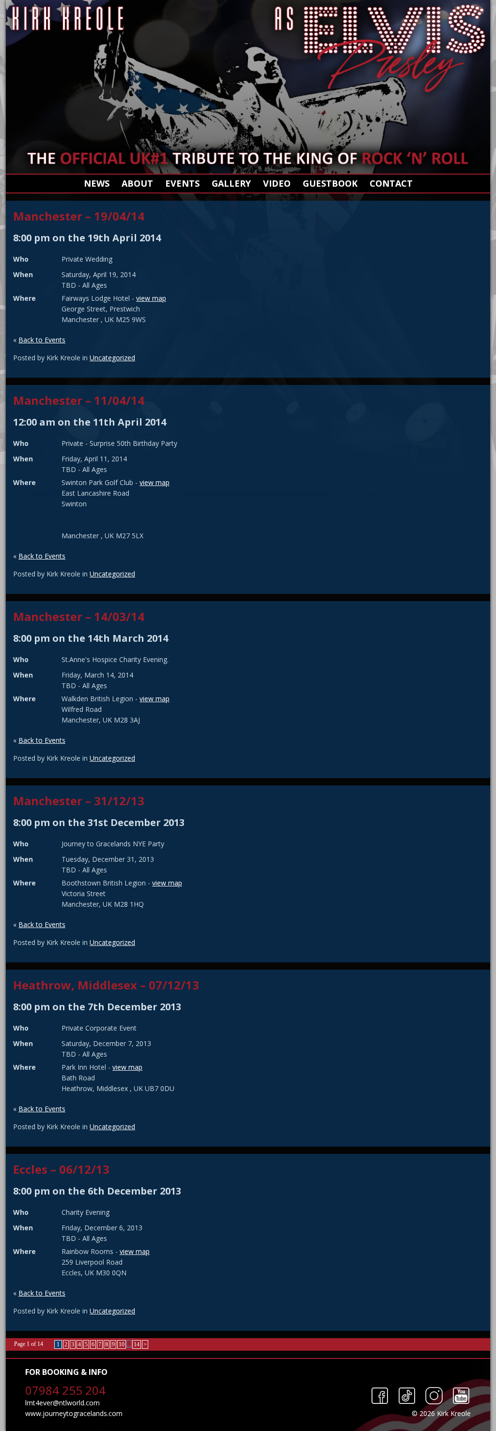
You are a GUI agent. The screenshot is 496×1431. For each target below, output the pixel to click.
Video (277, 183)
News (96, 183)
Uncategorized (112, 357)
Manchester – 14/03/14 (78, 616)
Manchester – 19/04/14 (78, 216)
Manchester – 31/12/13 (78, 801)
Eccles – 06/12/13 (61, 1169)
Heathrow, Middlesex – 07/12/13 (106, 985)
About (137, 183)
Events (182, 183)
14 (137, 1344)
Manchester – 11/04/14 (78, 400)
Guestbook (330, 183)
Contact (391, 183)
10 (121, 1344)
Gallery (231, 183)
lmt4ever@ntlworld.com (62, 1402)
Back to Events (41, 339)
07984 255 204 (65, 1390)
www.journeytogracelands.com (74, 1413)
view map (151, 298)
